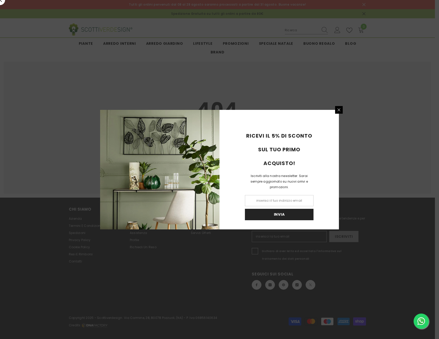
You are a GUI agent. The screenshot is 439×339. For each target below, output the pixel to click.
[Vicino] (339, 110)
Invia (279, 214)
